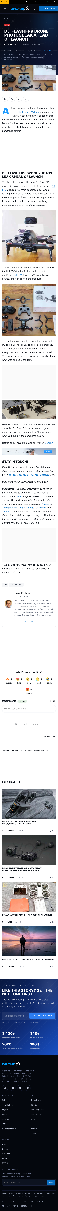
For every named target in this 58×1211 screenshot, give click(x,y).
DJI (16, 18)
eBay (30, 507)
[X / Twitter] (5, 1088)
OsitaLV (49, 443)
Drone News (36, 1100)
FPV (5, 585)
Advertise (6, 1154)
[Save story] (5, 99)
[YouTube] (20, 1088)
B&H (14, 507)
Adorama (46, 504)
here (18, 496)
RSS (33, 1206)
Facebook (22, 474)
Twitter (12, 474)
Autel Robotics (8, 1105)
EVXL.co (43, 609)
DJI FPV (17, 275)
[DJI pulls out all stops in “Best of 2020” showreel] (29, 941)
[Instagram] (28, 1088)
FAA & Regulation (38, 1109)
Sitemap (25, 1206)
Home (6, 18)
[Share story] (12, 99)
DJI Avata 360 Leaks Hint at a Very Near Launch (27, 915)
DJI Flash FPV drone (29, 112)
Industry (34, 1133)
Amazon (6, 507)
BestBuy (22, 507)
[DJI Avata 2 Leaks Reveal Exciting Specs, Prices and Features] (29, 804)
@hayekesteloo (43, 615)
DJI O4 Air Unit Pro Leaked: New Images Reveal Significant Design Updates (22, 869)
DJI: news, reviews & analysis (36, 750)
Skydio (5, 1109)
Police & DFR (36, 1114)
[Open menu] (5, 9)
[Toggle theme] (35, 9)
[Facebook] (13, 1088)
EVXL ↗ (5, 1163)
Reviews (34, 1128)
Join (51, 1182)
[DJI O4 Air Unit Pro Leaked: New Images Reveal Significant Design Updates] (29, 850)
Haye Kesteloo (22, 593)
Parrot (42, 507)
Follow (29, 621)
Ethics (4, 1158)
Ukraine (34, 1119)
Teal (4, 1124)
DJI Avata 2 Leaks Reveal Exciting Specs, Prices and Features (19, 822)
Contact (5, 1149)
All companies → (9, 1128)
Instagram (45, 474)
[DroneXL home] (20, 8)
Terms (15, 1206)
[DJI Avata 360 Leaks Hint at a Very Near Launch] (29, 897)
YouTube (33, 474)
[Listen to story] (19, 99)
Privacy (6, 1206)
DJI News (35, 1105)
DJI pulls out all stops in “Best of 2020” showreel (28, 959)
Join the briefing (42, 1016)
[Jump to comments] (26, 99)
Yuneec (6, 511)
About (4, 1144)
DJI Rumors (16, 585)
